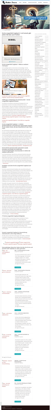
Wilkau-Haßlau (41, 84)
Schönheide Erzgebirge (41, 73)
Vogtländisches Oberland (41, 108)
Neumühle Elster (41, 113)
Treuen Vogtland (41, 36)
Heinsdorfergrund (41, 40)
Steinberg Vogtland (41, 44)
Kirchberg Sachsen (41, 67)
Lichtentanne (41, 87)
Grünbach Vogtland (41, 65)
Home (20, 2)
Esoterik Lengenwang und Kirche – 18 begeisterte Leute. (20, 145)
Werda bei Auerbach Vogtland (41, 81)
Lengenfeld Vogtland (19, 251)
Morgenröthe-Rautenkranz (41, 92)
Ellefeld (41, 51)
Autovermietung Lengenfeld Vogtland (15, 97)
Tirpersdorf (41, 95)
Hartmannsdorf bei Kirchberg (41, 68)
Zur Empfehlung (17, 267)
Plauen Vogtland (41, 98)
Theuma (41, 85)
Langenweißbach (41, 104)
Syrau (41, 112)
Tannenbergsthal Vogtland (41, 89)
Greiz (41, 78)
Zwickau (41, 116)
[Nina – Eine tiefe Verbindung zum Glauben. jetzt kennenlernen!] (7, 388)
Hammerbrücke (40, 82)
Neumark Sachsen (41, 57)
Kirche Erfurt (5, 163)
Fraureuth (41, 76)
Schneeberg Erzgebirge (41, 106)
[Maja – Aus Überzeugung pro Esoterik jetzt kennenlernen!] (7, 255)
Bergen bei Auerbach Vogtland (41, 61)
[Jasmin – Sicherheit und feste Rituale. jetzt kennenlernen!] (7, 296)
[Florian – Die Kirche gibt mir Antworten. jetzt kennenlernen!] (7, 275)
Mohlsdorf (40, 71)
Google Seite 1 (14, 408)
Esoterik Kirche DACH (32, 2)
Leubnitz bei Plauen (41, 90)
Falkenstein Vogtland (41, 50)
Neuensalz (41, 64)
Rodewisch (41, 37)
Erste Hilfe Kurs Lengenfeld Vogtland (20, 193)
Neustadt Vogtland (41, 59)
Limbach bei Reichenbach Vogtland (41, 46)
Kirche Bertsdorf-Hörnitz (21, 181)
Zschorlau (41, 110)
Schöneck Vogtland (41, 115)
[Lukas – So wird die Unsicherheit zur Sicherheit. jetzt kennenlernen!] (7, 339)
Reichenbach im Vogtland (41, 42)
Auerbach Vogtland (41, 39)
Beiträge (24, 2)
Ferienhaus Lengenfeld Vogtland (19, 115)
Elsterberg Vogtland (41, 74)
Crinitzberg (41, 54)
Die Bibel (40, 2)
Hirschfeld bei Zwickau (41, 56)
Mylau (41, 48)
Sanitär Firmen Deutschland (7, 408)
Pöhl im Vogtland (41, 70)
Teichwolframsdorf (41, 102)
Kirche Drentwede (26, 238)
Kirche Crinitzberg (14, 213)
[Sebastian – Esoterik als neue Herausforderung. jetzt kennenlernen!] (7, 365)
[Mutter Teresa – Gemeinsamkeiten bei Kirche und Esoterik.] (9, 2)
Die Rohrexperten (19, 408)
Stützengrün (40, 62)
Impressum (45, 2)
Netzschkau (41, 53)
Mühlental (41, 79)
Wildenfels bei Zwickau (41, 99)
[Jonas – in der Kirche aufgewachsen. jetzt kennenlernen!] (7, 318)
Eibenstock (41, 96)
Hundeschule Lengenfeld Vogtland (9, 96)
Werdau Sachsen (41, 101)
